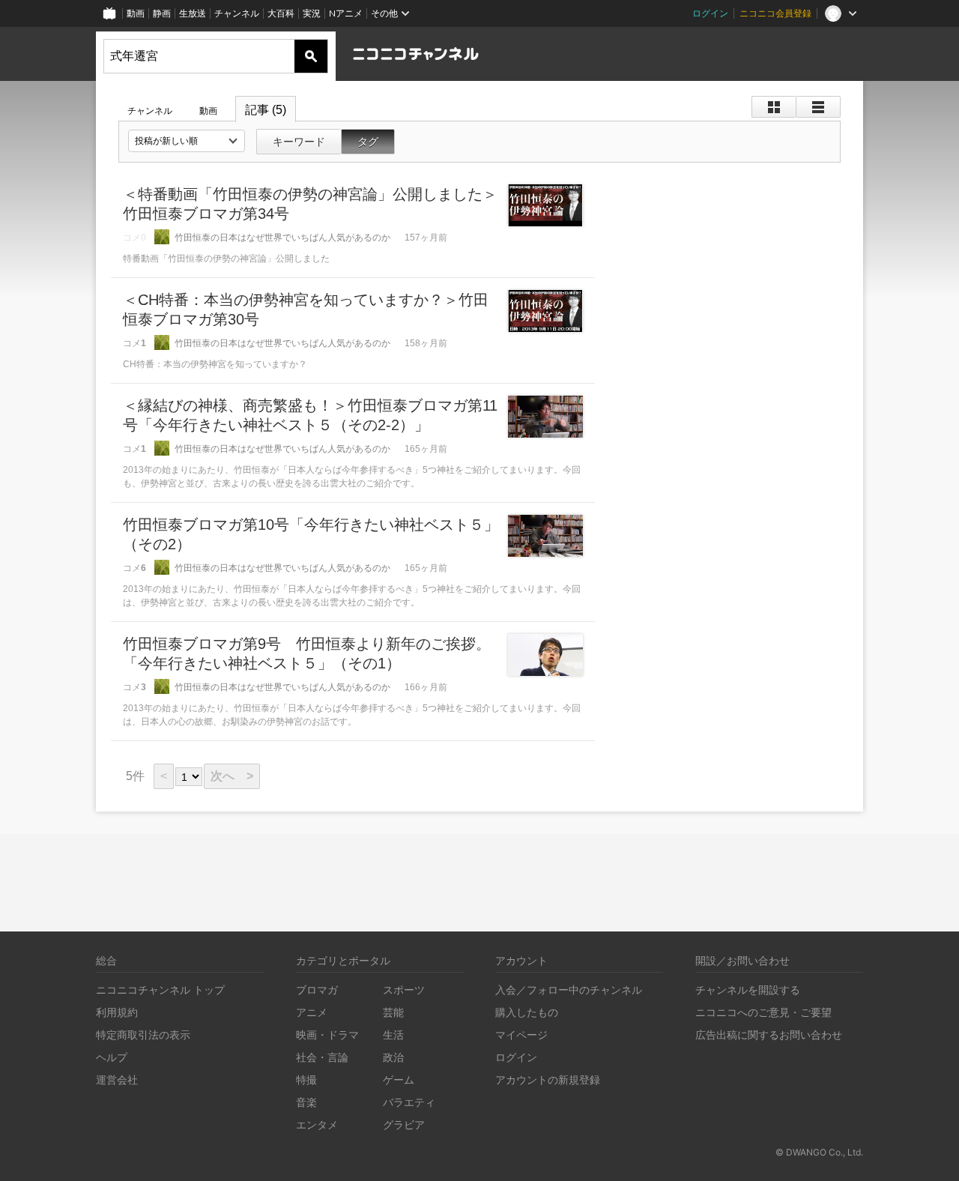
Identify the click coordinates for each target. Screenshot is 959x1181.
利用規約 (117, 1012)
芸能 (393, 1012)
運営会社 (117, 1079)
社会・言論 (322, 1057)
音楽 (306, 1102)
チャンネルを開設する (747, 989)
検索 (310, 56)
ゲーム (398, 1079)
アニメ (311, 1012)
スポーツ (404, 989)
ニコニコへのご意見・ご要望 (763, 1012)
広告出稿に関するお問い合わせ (768, 1034)
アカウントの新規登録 (547, 1079)
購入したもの (526, 1012)
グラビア (404, 1124)
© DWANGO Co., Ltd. (819, 1152)
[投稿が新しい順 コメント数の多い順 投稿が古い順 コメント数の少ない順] (186, 141)
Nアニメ (346, 13)
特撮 (306, 1079)
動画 (136, 13)
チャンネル (236, 13)
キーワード (299, 142)
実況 (312, 13)
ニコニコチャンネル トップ (160, 989)
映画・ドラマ (327, 1034)
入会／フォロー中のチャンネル (568, 989)
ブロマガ (317, 989)
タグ (367, 142)
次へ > (232, 776)
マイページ (521, 1034)
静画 (162, 13)
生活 (393, 1034)
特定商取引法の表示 (143, 1034)
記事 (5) (265, 109)
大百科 (280, 13)
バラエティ (409, 1102)
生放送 (192, 13)
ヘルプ (111, 1057)
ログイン (710, 13)
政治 (393, 1057)
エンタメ (317, 1124)
